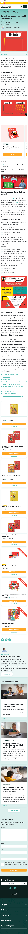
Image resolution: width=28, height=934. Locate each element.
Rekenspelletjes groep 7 (9, 391)
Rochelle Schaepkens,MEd (13, 27)
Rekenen (14, 11)
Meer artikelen (14, 810)
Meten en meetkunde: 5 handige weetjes (13, 396)
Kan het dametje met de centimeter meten (13, 386)
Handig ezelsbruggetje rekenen (10, 374)
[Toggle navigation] (25, 6)
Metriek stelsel (6, 377)
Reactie (3, 827)
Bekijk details (14, 426)
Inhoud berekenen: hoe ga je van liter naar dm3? (15, 381)
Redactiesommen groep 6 (9, 393)
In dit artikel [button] (4, 54)
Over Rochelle (6, 674)
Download (12, 154)
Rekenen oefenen (7, 164)
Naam (2, 843)
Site (2, 856)
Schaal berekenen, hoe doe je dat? (11, 384)
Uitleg (8, 11)
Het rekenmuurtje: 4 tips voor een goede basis (14, 389)
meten (16, 202)
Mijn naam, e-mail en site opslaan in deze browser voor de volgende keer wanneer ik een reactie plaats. (16, 864)
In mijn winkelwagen (14, 423)
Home (4, 11)
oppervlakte (12, 198)
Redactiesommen (7, 379)
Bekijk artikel (5, 718)
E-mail (2, 849)
